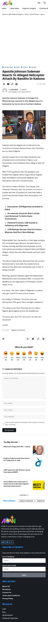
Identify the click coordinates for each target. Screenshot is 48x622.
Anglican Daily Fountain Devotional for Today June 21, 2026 (16, 459)
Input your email (9, 565)
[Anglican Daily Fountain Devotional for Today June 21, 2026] (39, 462)
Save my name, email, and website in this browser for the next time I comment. (24, 423)
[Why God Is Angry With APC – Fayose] (39, 450)
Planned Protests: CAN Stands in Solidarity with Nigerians (21, 224)
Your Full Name (8, 557)
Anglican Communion (18, 330)
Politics (25, 67)
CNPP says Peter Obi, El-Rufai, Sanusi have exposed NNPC (16, 471)
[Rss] (12, 542)
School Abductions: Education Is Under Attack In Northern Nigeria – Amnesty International (16, 484)
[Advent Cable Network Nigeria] (7, 3)
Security (33, 67)
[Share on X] (4, 84)
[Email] (8, 84)
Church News (8, 67)
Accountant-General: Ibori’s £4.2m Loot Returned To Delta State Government (22, 216)
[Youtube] (3, 542)
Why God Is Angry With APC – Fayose (16, 446)
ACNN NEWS (14, 89)
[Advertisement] (24, 41)
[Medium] (7, 542)
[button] (34, 3)
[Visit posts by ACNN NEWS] (4, 90)
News (18, 67)
